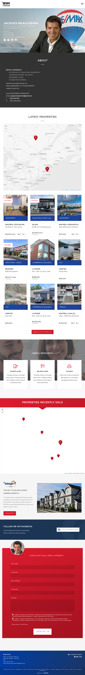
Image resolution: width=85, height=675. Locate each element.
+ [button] (5, 126)
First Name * (15, 563)
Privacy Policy (15, 624)
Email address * (16, 580)
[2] (35, 140)
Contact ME (41, 631)
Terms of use (24, 624)
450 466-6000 (10, 35)
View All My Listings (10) (42, 332)
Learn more (9, 513)
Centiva (45, 673)
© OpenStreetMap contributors (75, 189)
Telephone (14, 589)
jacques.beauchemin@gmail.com (14, 37)
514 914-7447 (9, 33)
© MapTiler (66, 189)
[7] (47, 171)
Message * (14, 598)
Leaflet (62, 189)
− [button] (5, 129)
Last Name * (14, 572)
